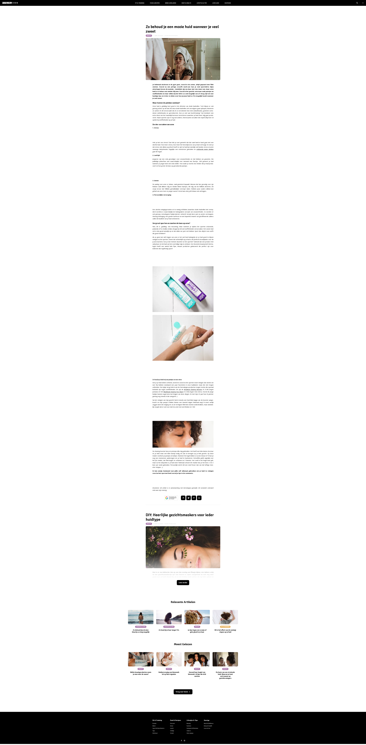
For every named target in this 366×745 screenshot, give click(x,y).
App (199, 498)
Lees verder (183, 583)
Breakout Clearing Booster (193, 389)
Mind (153, 726)
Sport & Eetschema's (158, 728)
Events (154, 723)
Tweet (188, 498)
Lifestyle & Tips (202, 3)
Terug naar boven (182, 692)
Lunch (172, 728)
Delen (183, 498)
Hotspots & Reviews (192, 728)
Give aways (190, 733)
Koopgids (228, 3)
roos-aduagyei (173, 35)
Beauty (149, 35)
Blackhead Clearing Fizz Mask (173, 392)
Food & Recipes (155, 3)
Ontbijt (172, 731)
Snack (172, 733)
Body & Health (186, 3)
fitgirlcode (172, 523)
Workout (154, 733)
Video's (189, 731)
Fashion (189, 726)
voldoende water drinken (205, 149)
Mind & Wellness (170, 3)
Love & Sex (215, 3)
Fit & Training (139, 3)
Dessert (172, 723)
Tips (153, 731)
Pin (194, 498)
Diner (171, 726)
